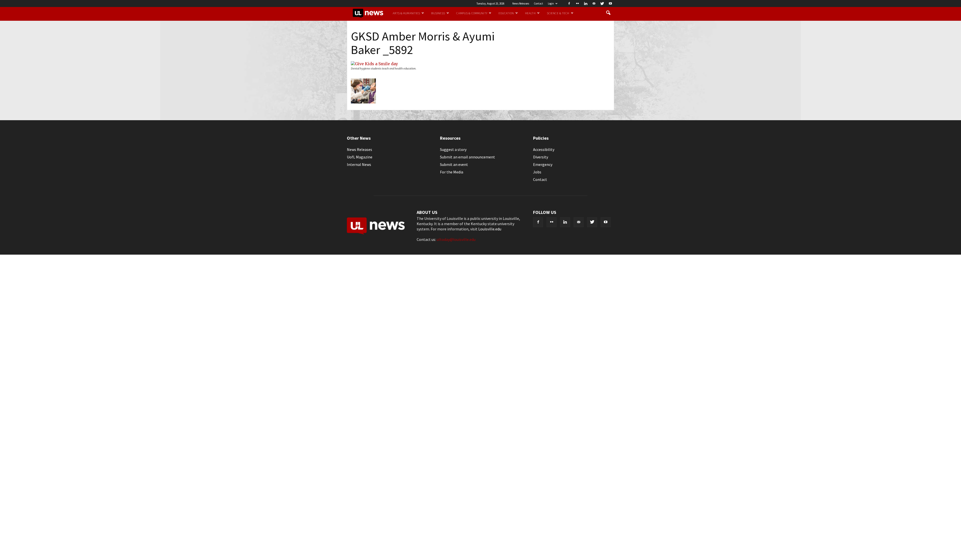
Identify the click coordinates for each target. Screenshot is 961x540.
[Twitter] (602, 3)
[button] (608, 13)
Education (506, 13)
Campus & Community (471, 13)
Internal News (359, 164)
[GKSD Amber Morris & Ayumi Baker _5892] (374, 63)
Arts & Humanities (406, 13)
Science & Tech (558, 13)
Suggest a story (453, 149)
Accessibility (543, 149)
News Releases (520, 3)
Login (551, 3)
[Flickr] (577, 3)
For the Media (451, 171)
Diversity (540, 156)
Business (438, 13)
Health (530, 13)
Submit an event (454, 164)
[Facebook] (569, 3)
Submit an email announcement (467, 156)
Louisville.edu (489, 228)
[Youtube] (610, 3)
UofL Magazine (359, 156)
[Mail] (594, 3)
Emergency (542, 164)
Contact (538, 3)
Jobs (537, 171)
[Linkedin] (585, 3)
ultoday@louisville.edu (456, 239)
